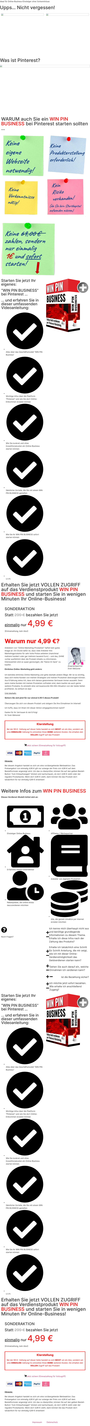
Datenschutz (52, 1422)
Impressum (37, 1422)
